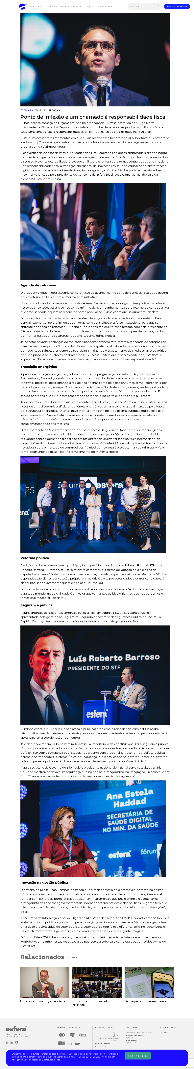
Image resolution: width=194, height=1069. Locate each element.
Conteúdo (52, 6)
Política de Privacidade (89, 1057)
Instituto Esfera (106, 6)
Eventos (65, 6)
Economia (26, 110)
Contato (90, 6)
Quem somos (36, 6)
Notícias (77, 6)
